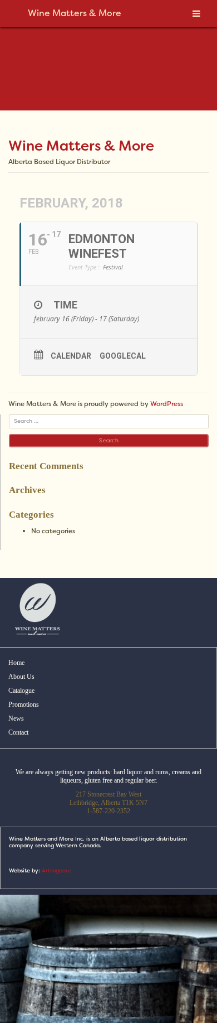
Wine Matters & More (81, 146)
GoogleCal (123, 355)
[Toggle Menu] (196, 13)
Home (16, 663)
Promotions (23, 704)
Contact (18, 732)
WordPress (166, 403)
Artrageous (56, 870)
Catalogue (21, 690)
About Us (21, 677)
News (16, 718)
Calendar (71, 355)
